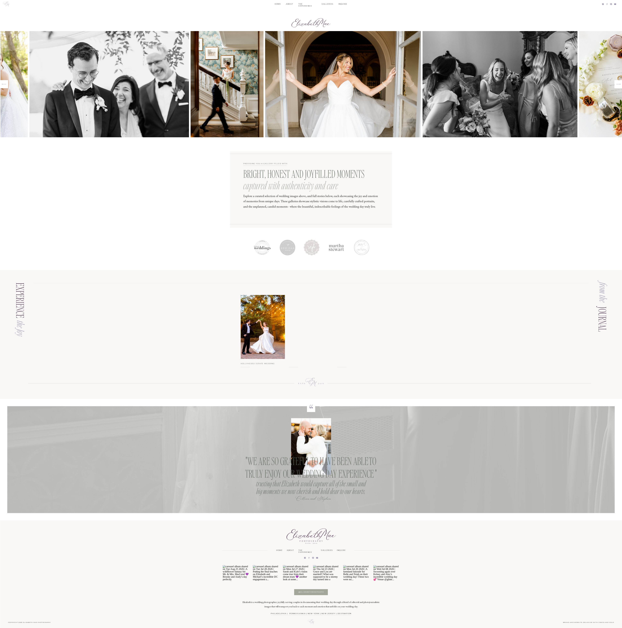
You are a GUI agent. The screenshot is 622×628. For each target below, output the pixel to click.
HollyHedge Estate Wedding (258, 363)
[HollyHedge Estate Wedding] (263, 327)
